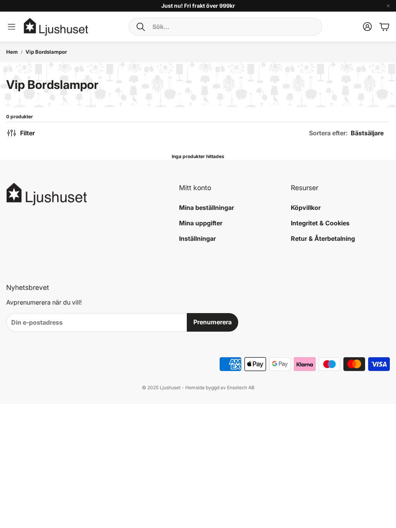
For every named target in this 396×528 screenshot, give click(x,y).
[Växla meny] (11, 26)
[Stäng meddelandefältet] (388, 6)
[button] (225, 26)
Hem (12, 52)
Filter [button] (27, 133)
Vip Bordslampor (46, 52)
